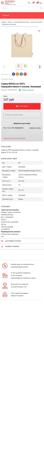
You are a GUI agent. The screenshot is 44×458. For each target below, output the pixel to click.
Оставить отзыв (7, 79)
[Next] (39, 67)
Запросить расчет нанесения (14, 138)
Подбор (5, 15)
